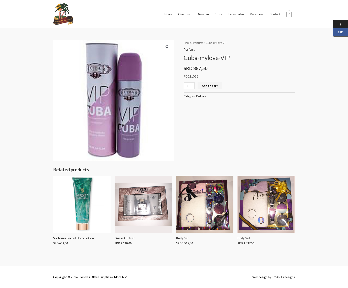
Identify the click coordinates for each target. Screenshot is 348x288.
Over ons (184, 14)
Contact (274, 14)
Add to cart (210, 86)
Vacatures (256, 14)
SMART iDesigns (283, 277)
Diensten (203, 14)
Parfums (198, 42)
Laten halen (236, 14)
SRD (338, 32)
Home (168, 14)
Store (218, 14)
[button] (167, 46)
